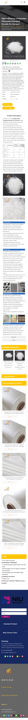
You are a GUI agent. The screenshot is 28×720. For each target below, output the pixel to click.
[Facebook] (8, 656)
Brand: (3, 94)
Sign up (6, 616)
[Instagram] (22, 656)
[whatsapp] (5, 656)
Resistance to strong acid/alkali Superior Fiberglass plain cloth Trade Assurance (14, 412)
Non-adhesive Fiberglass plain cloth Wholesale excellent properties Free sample (14, 511)
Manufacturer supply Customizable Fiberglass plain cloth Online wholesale (14, 445)
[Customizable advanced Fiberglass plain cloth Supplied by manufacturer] (14, 464)
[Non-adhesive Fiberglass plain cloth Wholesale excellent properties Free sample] (14, 497)
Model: (4, 92)
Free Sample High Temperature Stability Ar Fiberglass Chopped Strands (20, 365)
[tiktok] (20, 656)
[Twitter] (15, 656)
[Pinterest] (23, 715)
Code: (3, 96)
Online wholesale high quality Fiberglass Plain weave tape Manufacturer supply (14, 544)
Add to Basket (8, 108)
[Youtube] (12, 656)
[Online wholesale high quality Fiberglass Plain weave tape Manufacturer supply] (14, 530)
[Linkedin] (10, 656)
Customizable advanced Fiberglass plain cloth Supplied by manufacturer (14, 478)
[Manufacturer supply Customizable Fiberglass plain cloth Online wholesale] (14, 431)
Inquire (8, 104)
